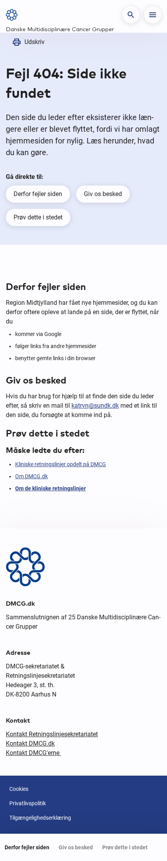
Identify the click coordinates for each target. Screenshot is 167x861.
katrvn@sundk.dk (95, 405)
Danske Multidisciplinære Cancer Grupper (60, 29)
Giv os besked (103, 194)
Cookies (18, 789)
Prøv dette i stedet (38, 217)
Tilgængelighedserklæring (40, 818)
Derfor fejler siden (38, 194)
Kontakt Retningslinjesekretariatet (52, 734)
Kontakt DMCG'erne (33, 753)
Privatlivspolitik (27, 803)
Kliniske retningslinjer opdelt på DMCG (60, 464)
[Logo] (14, 14)
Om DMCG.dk (31, 476)
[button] (131, 15)
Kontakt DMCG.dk (30, 743)
